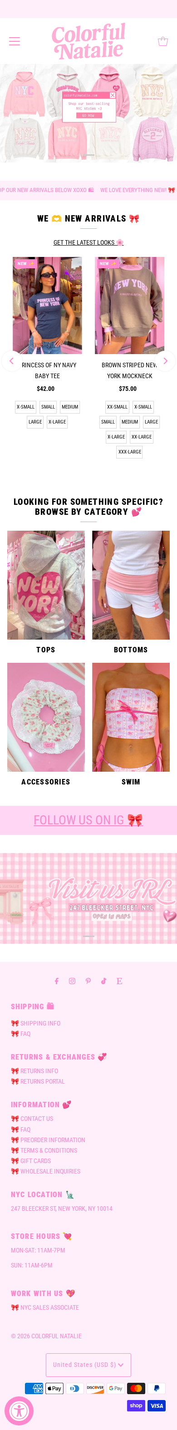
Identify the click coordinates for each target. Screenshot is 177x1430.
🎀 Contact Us (32, 1119)
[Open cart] (162, 41)
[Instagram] (72, 981)
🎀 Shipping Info (35, 1023)
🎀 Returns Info (34, 1071)
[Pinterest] (88, 981)
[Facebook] (57, 981)
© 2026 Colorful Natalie (46, 1336)
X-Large (57, 422)
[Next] (165, 361)
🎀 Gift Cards (31, 1161)
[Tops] (46, 585)
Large (35, 422)
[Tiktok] (103, 981)
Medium (70, 407)
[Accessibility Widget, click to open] (19, 1410)
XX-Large (142, 437)
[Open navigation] (14, 41)
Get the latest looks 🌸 (89, 243)
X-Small (25, 407)
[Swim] (131, 717)
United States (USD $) (85, 1365)
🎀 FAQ (20, 1034)
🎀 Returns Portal (38, 1081)
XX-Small (117, 407)
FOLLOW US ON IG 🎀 (88, 820)
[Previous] (12, 361)
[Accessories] (46, 717)
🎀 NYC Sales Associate (45, 1308)
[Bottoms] (131, 585)
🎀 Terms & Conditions (44, 1150)
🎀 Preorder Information (48, 1140)
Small (48, 407)
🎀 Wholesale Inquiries (45, 1171)
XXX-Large (129, 452)
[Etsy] (119, 981)
